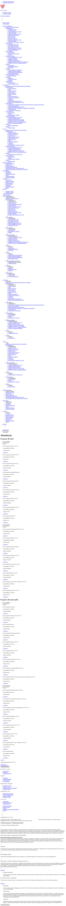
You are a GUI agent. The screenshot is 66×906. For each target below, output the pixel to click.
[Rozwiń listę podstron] (12, 26)
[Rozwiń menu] (1, 9)
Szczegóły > (5, 452)
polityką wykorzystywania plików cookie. (29, 819)
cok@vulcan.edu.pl (4, 765)
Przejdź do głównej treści (8, 2)
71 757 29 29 (4, 10)
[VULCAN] (6, 8)
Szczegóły (3, 870)
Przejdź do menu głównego (8, 1)
